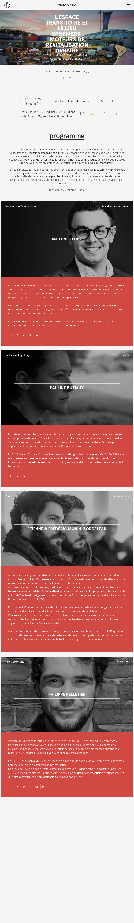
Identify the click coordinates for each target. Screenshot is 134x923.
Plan (92, 114)
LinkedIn (36, 335)
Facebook (63, 77)
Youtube (36, 786)
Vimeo (17, 476)
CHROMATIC (7, 5)
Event (113, 114)
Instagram (30, 335)
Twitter (70, 77)
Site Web (10, 335)
